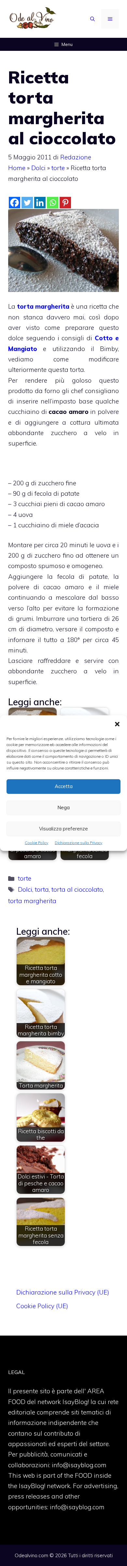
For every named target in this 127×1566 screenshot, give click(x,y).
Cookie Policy (36, 842)
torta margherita (43, 306)
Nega (63, 807)
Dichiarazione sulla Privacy (78, 842)
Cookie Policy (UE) (42, 1306)
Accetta (64, 786)
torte (58, 168)
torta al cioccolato (77, 889)
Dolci (38, 168)
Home (16, 168)
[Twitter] (27, 202)
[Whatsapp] (52, 202)
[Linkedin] (40, 202)
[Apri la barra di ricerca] (92, 19)
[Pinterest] (65, 202)
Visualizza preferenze (63, 829)
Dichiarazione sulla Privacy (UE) (62, 1292)
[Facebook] (14, 202)
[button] (117, 724)
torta (42, 889)
